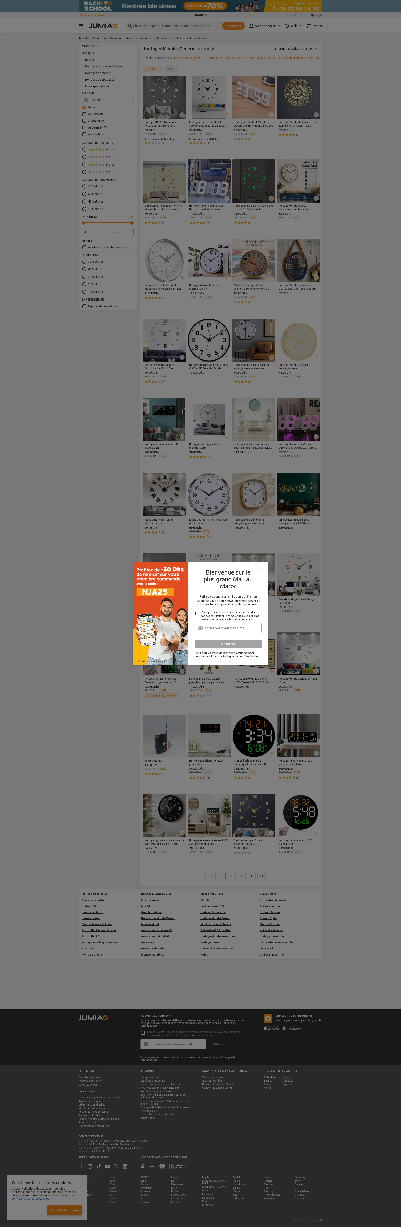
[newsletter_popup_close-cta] (262, 568)
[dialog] (200, 613)
